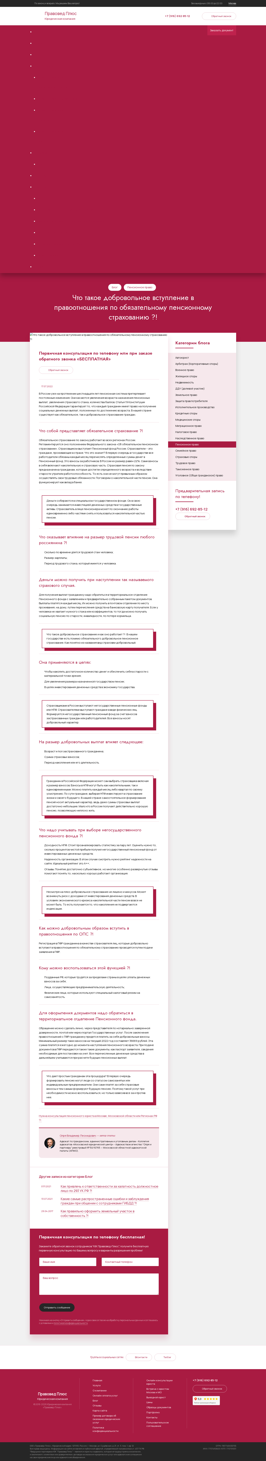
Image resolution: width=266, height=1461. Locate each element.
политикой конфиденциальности (71, 1323)
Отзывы (42, 164)
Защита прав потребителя (191, 401)
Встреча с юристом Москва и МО (157, 1390)
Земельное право (186, 395)
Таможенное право (187, 469)
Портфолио (40, 175)
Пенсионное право (139, 287)
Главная (97, 1380)
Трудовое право (185, 463)
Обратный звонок (221, 16)
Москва (232, 3)
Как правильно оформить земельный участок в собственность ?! (97, 1213)
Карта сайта (100, 1410)
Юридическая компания (61, 15)
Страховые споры (186, 457)
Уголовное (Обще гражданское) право (199, 475)
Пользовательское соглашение (157, 1424)
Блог (40, 198)
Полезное (40, 187)
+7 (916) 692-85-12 (177, 16)
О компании (40, 153)
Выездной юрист (156, 1397)
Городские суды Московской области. (62, 244)
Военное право (184, 370)
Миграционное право (188, 426)
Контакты (39, 267)
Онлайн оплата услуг (105, 1395)
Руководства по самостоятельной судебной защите (71, 221)
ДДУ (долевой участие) (190, 388)
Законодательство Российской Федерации (65, 210)
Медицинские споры (187, 419)
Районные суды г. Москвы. (54, 232)
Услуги (37, 43)
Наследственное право (189, 438)
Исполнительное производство (195, 407)
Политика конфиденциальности (106, 1429)
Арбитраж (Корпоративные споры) (196, 363)
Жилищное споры (186, 376)
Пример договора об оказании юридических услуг (106, 1419)
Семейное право (185, 450)
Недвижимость (184, 382)
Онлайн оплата (43, 66)
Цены (36, 54)
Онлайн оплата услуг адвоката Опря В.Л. (63, 99)
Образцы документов (51, 255)
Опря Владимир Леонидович (78, 1135)
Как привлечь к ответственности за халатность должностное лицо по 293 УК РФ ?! (109, 1188)
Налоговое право (186, 432)
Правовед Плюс (35, 16)
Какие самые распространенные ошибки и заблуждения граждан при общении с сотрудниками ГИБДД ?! (105, 1201)
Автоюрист (182, 357)
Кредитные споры (186, 413)
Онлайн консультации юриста (159, 1382)
